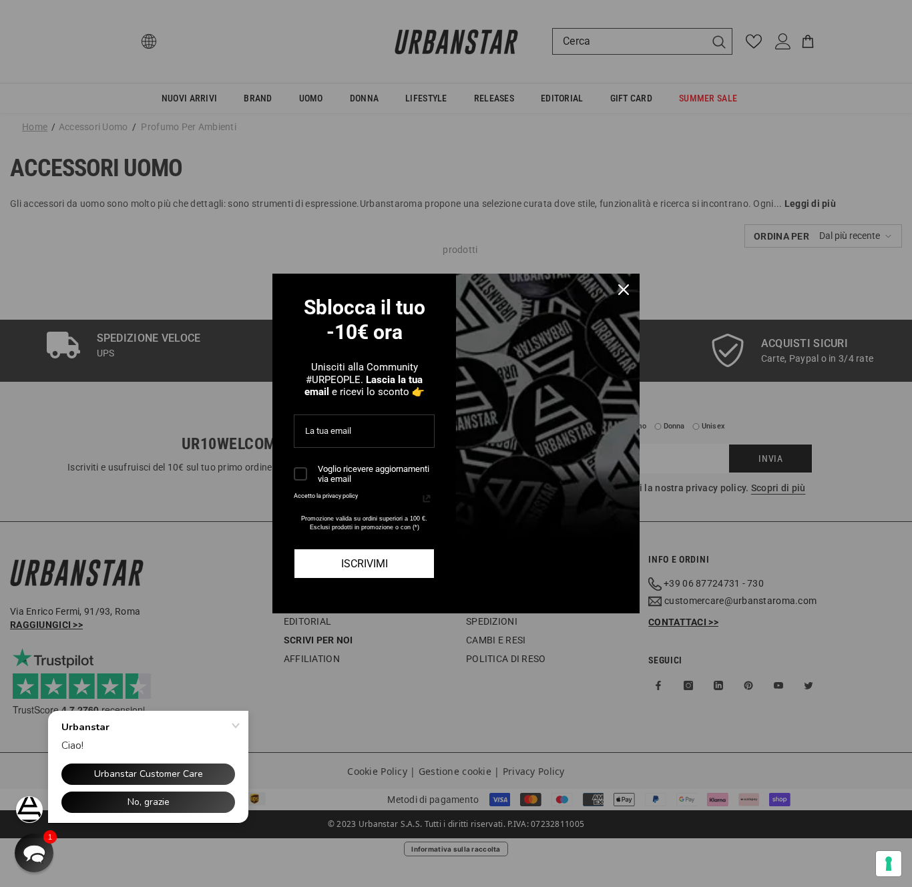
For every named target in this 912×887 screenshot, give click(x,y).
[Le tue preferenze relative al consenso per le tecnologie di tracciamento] (888, 863)
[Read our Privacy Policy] (427, 499)
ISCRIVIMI (364, 563)
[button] (34, 853)
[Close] (624, 290)
